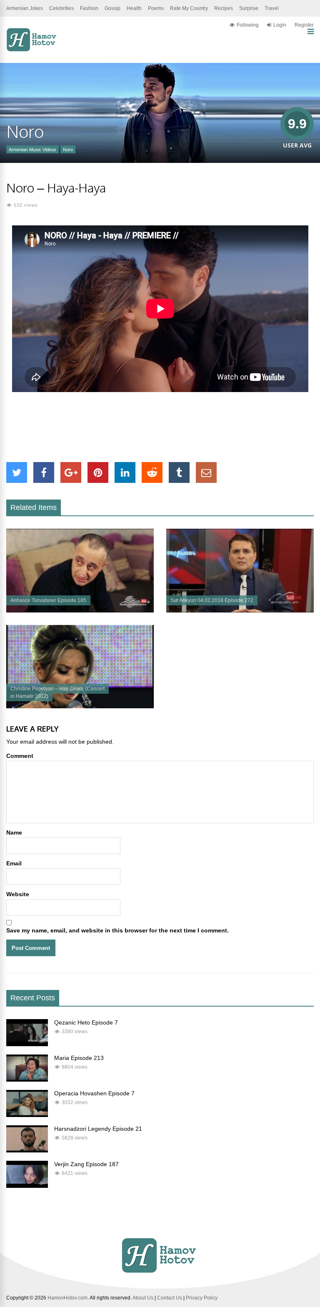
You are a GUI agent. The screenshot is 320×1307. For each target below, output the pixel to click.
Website (17, 894)
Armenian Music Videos (32, 149)
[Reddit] (152, 472)
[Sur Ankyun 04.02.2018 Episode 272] (240, 610)
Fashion (89, 8)
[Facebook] (43, 472)
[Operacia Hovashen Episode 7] (27, 1115)
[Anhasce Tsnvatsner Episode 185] (80, 610)
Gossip (112, 8)
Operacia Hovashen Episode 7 (94, 1093)
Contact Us (169, 1298)
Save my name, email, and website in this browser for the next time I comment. (117, 930)
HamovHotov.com (68, 1298)
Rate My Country (189, 8)
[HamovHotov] (32, 50)
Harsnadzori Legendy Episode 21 (98, 1128)
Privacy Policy (202, 1298)
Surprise (248, 8)
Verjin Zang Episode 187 (86, 1164)
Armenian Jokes (24, 8)
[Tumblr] (179, 472)
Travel (272, 8)
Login (279, 24)
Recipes (223, 8)
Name (14, 832)
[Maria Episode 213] (27, 1079)
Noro (68, 149)
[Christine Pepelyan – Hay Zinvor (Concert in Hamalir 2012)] (80, 706)
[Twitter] (16, 472)
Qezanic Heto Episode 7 (86, 1022)
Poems (156, 8)
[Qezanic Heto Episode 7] (27, 1044)
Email (14, 863)
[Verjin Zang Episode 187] (27, 1185)
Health (134, 8)
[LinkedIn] (125, 472)
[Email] (206, 472)
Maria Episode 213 (79, 1058)
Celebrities (61, 8)
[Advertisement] (160, 427)
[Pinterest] (98, 472)
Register (304, 24)
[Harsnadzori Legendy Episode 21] (27, 1150)
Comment (19, 755)
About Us (142, 1298)
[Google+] (70, 472)
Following (248, 24)
